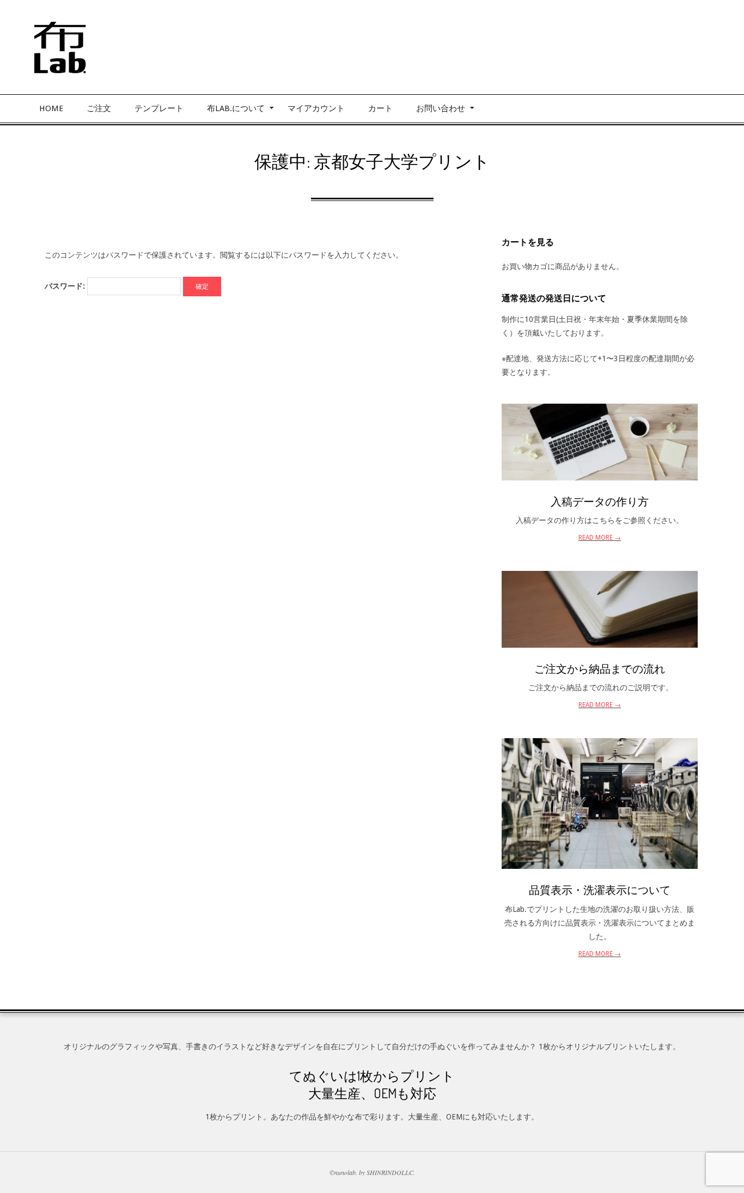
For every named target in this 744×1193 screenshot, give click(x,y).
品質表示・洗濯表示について (599, 889)
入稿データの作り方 (600, 501)
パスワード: (66, 286)
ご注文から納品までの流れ (599, 668)
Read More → (599, 537)
